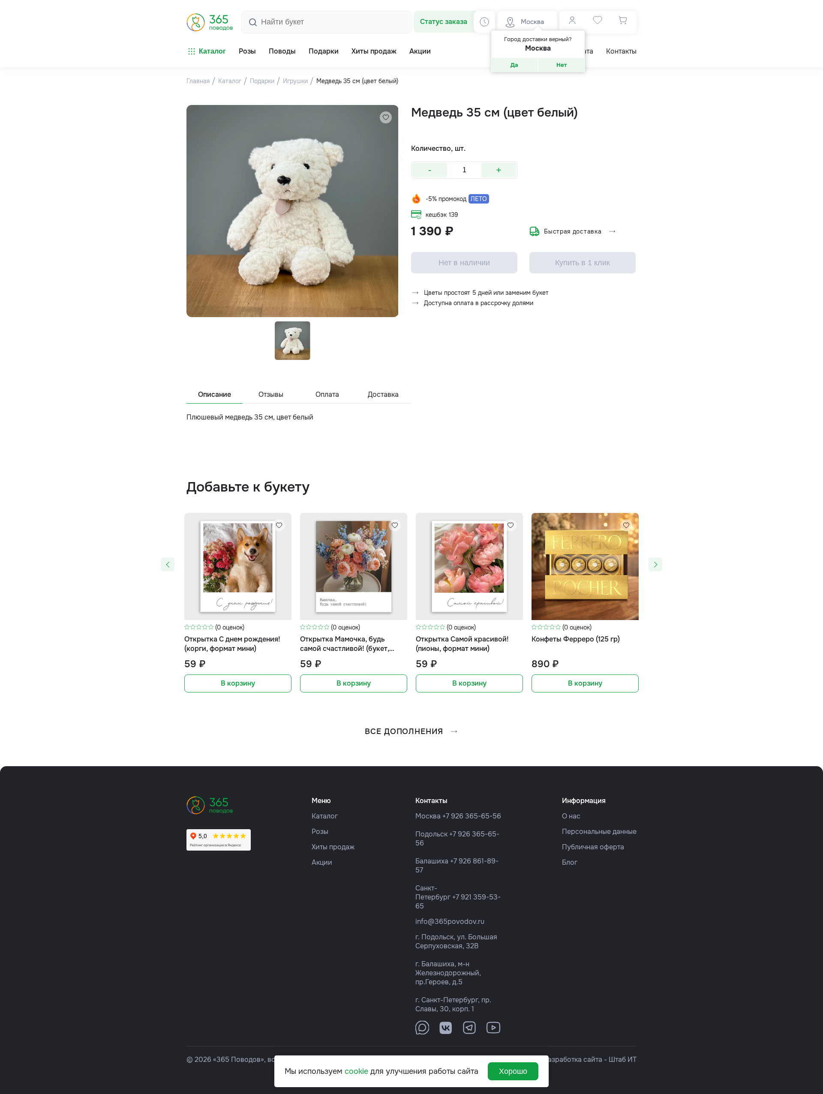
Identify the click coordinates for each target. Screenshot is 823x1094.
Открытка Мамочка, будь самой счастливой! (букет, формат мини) (344, 644)
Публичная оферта (593, 846)
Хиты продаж (333, 846)
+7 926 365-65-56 (471, 816)
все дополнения (404, 731)
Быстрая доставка (572, 231)
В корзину (238, 683)
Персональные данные (599, 831)
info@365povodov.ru (449, 921)
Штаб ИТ (623, 1059)
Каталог (212, 51)
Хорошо (513, 1071)
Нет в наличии (464, 262)
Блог (569, 862)
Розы (320, 831)
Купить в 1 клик (582, 262)
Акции (322, 862)
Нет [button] (561, 65)
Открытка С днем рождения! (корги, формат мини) (232, 644)
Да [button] (514, 65)
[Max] (422, 1027)
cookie (356, 1071)
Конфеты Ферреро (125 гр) (576, 639)
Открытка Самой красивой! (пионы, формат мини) (462, 644)
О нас (571, 816)
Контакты (621, 51)
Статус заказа (443, 21)
